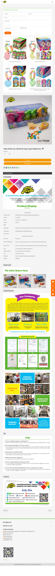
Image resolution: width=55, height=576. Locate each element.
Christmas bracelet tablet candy (15, 61)
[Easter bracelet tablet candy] (40, 48)
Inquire (28, 160)
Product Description (8, 173)
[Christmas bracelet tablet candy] (15, 48)
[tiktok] (6, 560)
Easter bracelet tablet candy (40, 61)
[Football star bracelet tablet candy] (15, 75)
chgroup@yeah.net (8, 538)
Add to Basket (27, 163)
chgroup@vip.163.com (7, 539)
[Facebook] (4, 560)
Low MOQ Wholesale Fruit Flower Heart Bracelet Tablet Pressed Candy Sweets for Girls (40, 90)
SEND (8, 33)
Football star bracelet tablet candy (15, 89)
